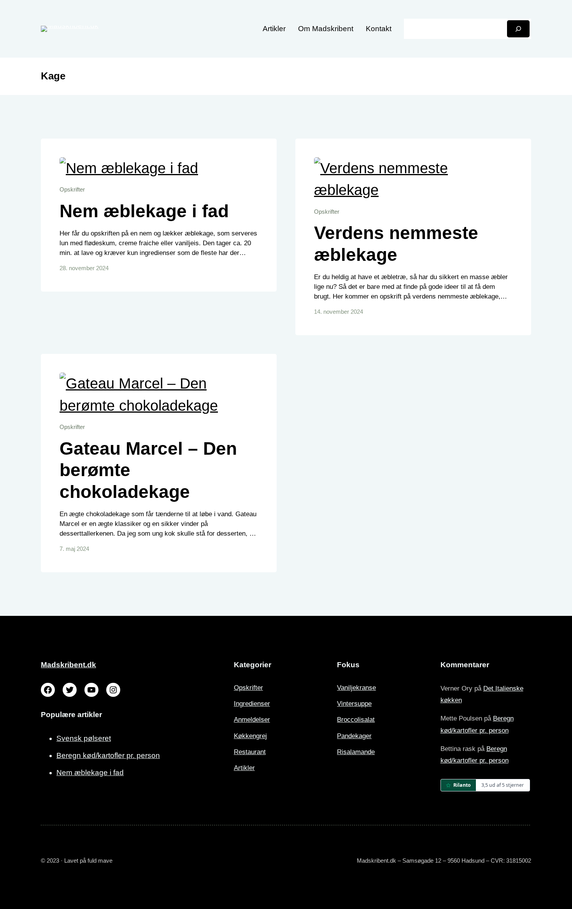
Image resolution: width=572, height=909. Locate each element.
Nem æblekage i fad (144, 211)
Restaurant (250, 752)
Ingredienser (252, 703)
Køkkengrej (250, 736)
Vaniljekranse (356, 687)
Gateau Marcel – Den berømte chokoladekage (148, 470)
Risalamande (356, 752)
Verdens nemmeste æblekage (396, 244)
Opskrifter (72, 189)
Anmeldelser (252, 719)
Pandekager (354, 736)
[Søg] (518, 28)
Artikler (244, 768)
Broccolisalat (356, 719)
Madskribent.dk (68, 665)
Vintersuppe (354, 703)
